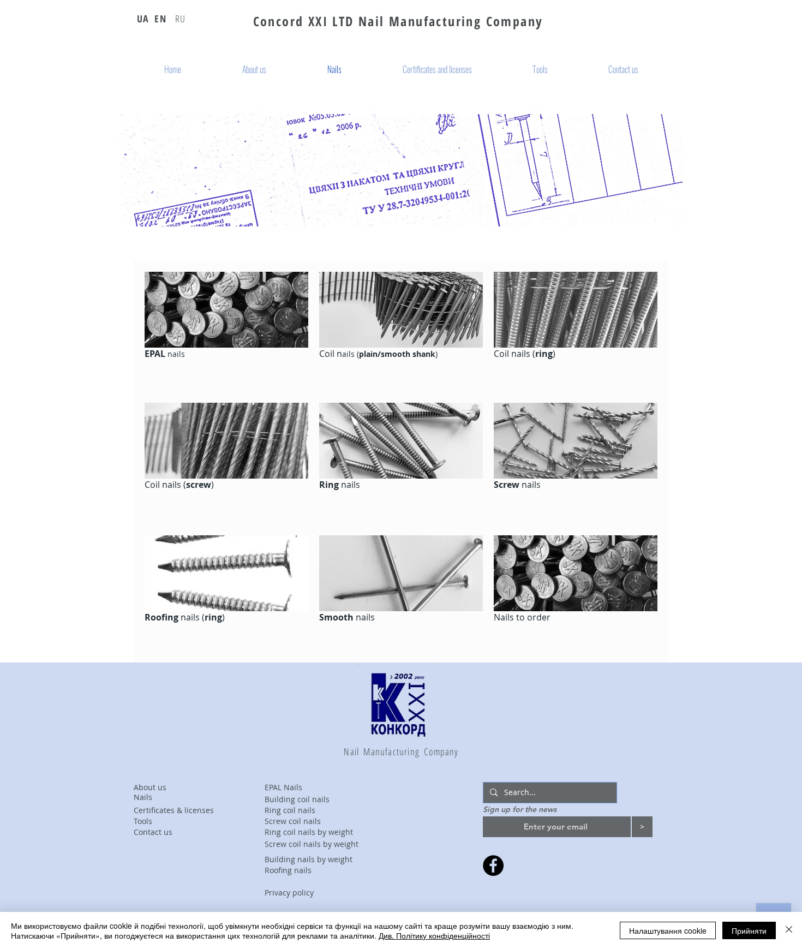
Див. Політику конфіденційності (434, 935)
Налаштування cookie (668, 930)
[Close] (788, 930)
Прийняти (749, 930)
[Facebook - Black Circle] (493, 865)
